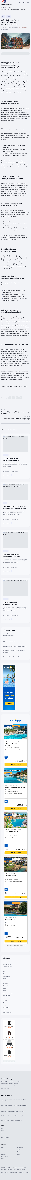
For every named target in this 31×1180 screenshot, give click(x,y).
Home (2, 1128)
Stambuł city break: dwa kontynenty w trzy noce (10, 603)
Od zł (9, 1028)
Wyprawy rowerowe (7, 1010)
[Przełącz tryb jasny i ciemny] (20, 2)
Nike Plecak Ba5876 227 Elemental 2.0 (9, 1036)
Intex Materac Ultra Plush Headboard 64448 (9, 1045)
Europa (8, 16)
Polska (4, 988)
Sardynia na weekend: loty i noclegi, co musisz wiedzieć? (11, 555)
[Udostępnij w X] (13, 397)
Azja (4, 971)
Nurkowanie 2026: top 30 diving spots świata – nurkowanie (14, 646)
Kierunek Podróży (6, 4)
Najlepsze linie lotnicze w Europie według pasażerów (11, 459)
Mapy (2, 1175)
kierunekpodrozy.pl (7, 27)
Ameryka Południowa (7, 966)
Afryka (4, 961)
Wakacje (5, 1002)
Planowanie (5, 985)
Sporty (4, 997)
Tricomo (14, 1169)
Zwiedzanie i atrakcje (7, 1012)
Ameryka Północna (7, 964)
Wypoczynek (6, 1007)
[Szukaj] (24, 2)
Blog (10, 7)
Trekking (5, 1000)
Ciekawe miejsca (6, 976)
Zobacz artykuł (7, 475)
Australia (5, 969)
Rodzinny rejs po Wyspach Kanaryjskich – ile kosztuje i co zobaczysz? (14, 1115)
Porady (4, 990)
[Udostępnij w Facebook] (9, 397)
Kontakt (3, 1133)
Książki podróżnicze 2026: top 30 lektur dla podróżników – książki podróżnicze (14, 507)
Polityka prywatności (5, 1137)
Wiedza (4, 1005)
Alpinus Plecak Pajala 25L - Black (9, 1026)
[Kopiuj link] (20, 397)
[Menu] (28, 2)
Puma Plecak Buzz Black (9, 1055)
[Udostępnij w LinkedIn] (17, 397)
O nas (2, 1130)
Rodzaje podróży (6, 995)
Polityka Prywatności (21, 1169)
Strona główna (4, 7)
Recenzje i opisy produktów (8, 993)
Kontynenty (5, 983)
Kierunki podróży (6, 981)
